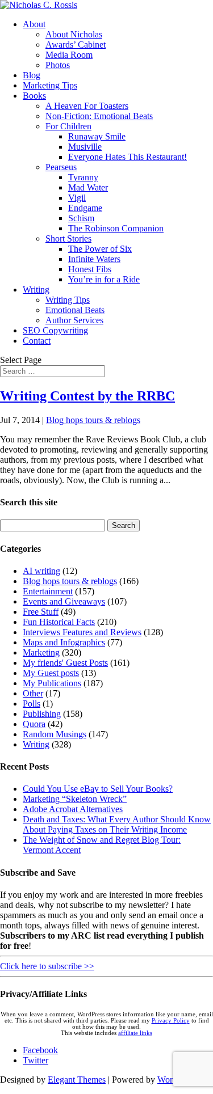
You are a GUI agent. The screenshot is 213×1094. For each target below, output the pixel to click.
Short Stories (68, 238)
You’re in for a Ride (104, 279)
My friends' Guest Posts (65, 663)
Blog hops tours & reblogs (93, 420)
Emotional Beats (75, 310)
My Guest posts (51, 673)
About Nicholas (73, 34)
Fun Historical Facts (59, 622)
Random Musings (54, 734)
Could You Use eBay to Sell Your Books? (98, 788)
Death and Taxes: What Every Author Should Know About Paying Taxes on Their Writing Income (117, 824)
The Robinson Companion (116, 228)
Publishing (42, 714)
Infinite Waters (94, 259)
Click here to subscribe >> (47, 966)
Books (34, 95)
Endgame (85, 208)
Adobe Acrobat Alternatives (73, 809)
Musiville (85, 146)
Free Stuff (41, 611)
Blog (31, 75)
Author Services (74, 320)
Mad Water (88, 187)
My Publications (52, 683)
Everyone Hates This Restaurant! (127, 157)
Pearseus (61, 167)
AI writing (41, 571)
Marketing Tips (50, 85)
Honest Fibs (89, 269)
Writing (36, 289)
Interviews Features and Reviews (82, 632)
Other (33, 693)
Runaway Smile (97, 136)
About (34, 24)
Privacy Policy (171, 1020)
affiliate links (135, 1033)
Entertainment (48, 591)
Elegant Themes (77, 1079)
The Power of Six (100, 249)
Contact (37, 340)
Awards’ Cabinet (75, 44)
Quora (34, 724)
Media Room (69, 55)
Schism (81, 218)
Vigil (77, 197)
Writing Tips (67, 300)
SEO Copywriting (55, 330)
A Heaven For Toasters (86, 106)
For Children (68, 126)
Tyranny (83, 177)
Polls (31, 703)
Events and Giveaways (64, 601)
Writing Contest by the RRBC (87, 395)
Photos (57, 65)
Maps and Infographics (64, 642)
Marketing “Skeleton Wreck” (75, 799)
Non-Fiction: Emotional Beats (99, 116)
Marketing (41, 652)
